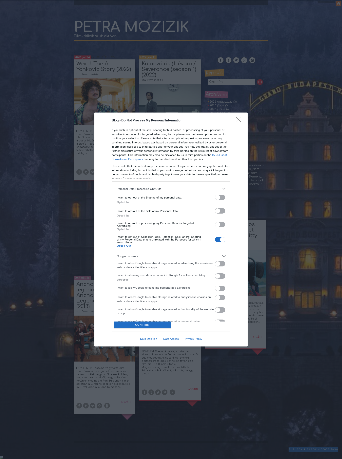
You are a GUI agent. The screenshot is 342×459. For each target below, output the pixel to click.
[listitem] (171, 189)
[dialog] (171, 229)
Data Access (171, 338)
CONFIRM (142, 324)
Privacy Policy (193, 338)
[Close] (239, 120)
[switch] (220, 197)
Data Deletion (148, 338)
